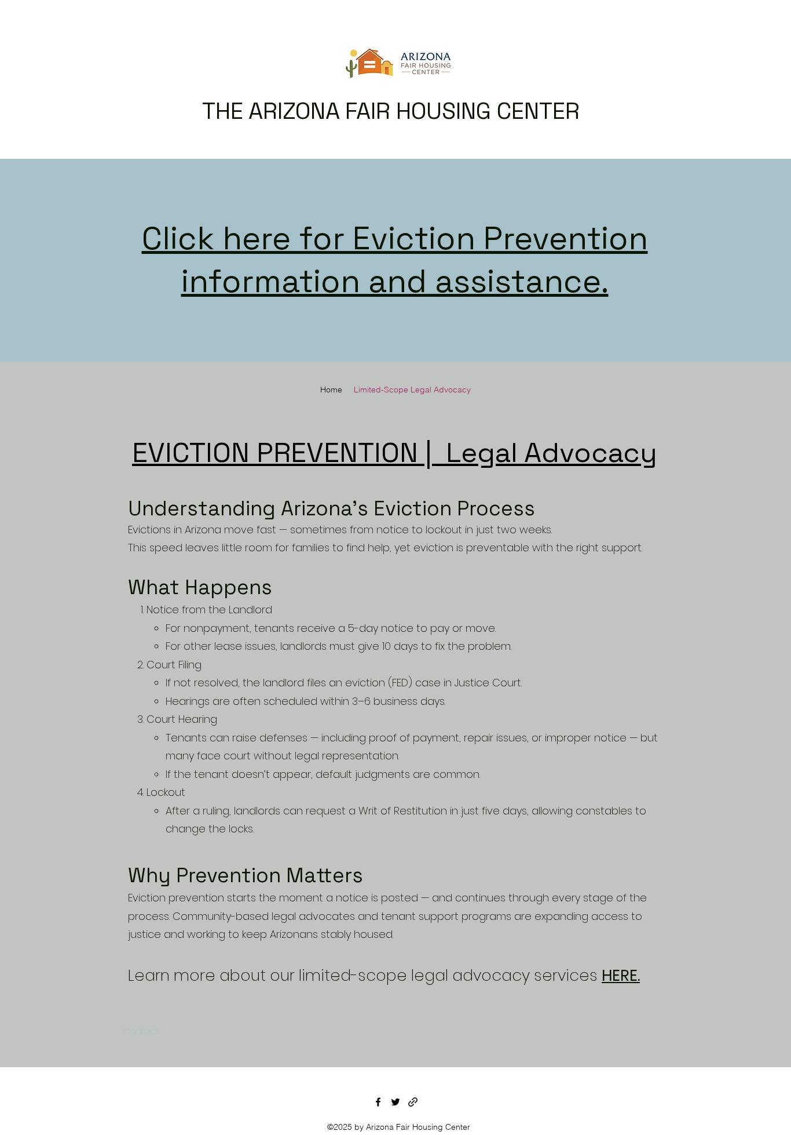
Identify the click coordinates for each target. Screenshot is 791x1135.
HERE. (621, 975)
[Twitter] (395, 1102)
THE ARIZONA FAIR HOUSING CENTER (391, 111)
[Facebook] (378, 1102)
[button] (138, 1031)
